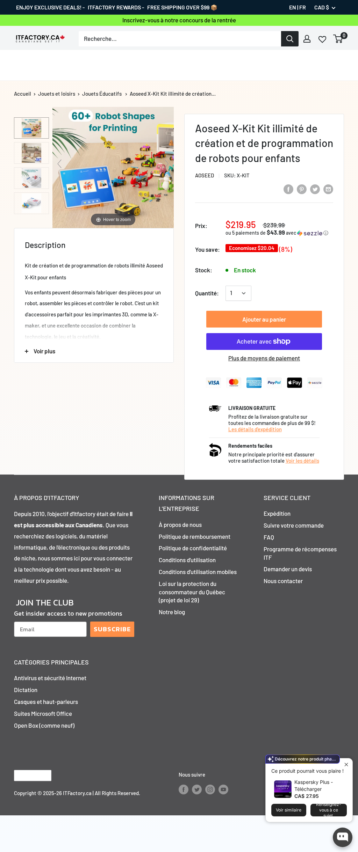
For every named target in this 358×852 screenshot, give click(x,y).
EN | (293, 7)
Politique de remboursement (194, 536)
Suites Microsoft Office (43, 713)
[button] (279, 232)
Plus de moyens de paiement (264, 357)
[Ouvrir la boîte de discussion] (342, 837)
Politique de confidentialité (193, 547)
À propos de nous (180, 524)
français (27, 775)
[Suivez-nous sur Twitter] (197, 789)
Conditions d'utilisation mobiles (198, 571)
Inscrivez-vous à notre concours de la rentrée (179, 19)
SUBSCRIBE (112, 629)
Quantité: (207, 292)
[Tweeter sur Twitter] (315, 188)
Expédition (277, 513)
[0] (338, 39)
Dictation (25, 689)
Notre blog (172, 611)
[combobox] (180, 38)
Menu (21, 64)
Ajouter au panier (264, 319)
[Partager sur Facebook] (288, 188)
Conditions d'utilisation (187, 559)
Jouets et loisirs (56, 93)
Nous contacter (283, 580)
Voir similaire (288, 810)
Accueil (22, 93)
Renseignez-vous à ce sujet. (328, 810)
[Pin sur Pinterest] (302, 188)
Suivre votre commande (294, 525)
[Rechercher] (290, 38)
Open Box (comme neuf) (44, 725)
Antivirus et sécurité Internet (50, 677)
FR (302, 7)
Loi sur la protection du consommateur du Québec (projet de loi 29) (192, 592)
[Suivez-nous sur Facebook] (183, 789)
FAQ (269, 537)
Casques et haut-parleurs (46, 701)
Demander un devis (288, 568)
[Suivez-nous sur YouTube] (223, 789)
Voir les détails (302, 460)
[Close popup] (346, 765)
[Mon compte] (306, 39)
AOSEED (204, 175)
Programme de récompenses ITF (300, 553)
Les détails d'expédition (255, 429)
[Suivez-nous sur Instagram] (210, 789)
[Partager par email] (328, 188)
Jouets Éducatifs (102, 93)
